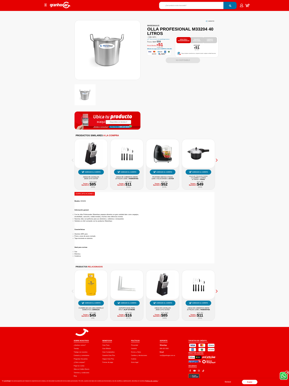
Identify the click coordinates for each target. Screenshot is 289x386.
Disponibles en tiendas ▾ (118, 122)
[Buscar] (230, 5)
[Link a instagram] (199, 370)
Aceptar (249, 382)
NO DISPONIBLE (183, 60)
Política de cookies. (151, 381)
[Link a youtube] (194, 370)
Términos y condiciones (81, 372)
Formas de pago (107, 362)
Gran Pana (105, 345)
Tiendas (76, 348)
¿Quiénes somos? (80, 345)
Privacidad (134, 345)
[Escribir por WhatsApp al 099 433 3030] (124, 126)
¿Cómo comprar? (79, 362)
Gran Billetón (106, 348)
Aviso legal (134, 362)
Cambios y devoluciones (139, 355)
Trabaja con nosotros (80, 352)
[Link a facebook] (190, 370)
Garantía (134, 348)
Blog (75, 376)
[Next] (216, 159)
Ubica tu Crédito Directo (81, 369)
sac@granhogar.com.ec (167, 355)
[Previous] (72, 159)
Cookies (133, 359)
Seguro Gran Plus (108, 359)
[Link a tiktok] (203, 370)
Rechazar (228, 382)
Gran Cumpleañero (108, 352)
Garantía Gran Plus (108, 355)
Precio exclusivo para (159, 39)
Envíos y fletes (136, 352)
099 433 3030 (164, 348)
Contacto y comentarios (81, 355)
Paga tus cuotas (79, 366)
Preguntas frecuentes (81, 359)
